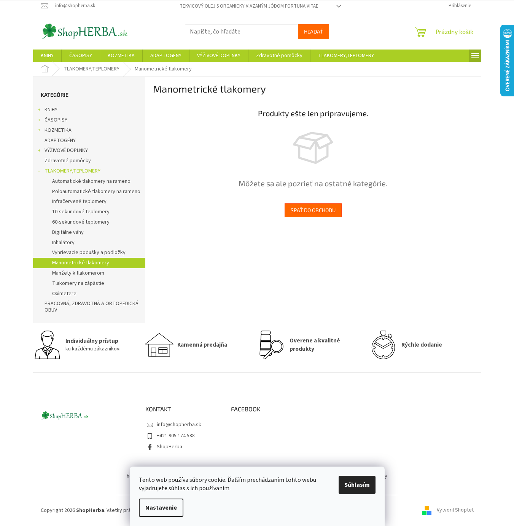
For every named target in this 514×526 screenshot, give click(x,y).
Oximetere (64, 293)
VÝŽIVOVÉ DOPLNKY (66, 150)
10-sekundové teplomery (81, 212)
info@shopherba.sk (179, 424)
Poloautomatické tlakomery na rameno (96, 191)
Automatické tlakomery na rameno (91, 181)
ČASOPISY (56, 120)
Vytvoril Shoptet (455, 510)
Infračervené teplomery (79, 201)
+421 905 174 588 (176, 436)
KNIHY (51, 110)
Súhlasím (357, 485)
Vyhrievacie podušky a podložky (89, 252)
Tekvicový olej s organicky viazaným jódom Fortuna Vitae (249, 6)
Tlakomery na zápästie (78, 283)
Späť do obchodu (313, 210)
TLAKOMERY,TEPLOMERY (72, 171)
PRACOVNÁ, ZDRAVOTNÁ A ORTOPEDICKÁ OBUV (91, 307)
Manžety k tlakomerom (78, 273)
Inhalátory (63, 242)
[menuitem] (47, 56)
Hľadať (313, 31)
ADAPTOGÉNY (60, 140)
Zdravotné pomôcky (68, 161)
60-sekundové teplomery (81, 222)
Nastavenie (161, 508)
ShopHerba (169, 447)
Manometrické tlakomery (80, 263)
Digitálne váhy (68, 232)
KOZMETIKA (58, 130)
